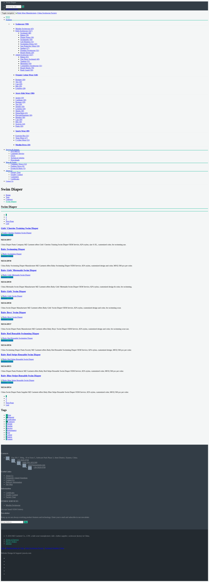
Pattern (9, 437)
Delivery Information (14, 482)
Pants (19, 126)
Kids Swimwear (23, 31)
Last (7, 224)
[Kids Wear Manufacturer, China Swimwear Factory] (36, 13)
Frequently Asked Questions (16, 478)
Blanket (20, 117)
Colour (9, 435)
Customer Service (17, 153)
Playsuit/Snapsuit (23, 115)
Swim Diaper (11, 202)
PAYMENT (15, 151)
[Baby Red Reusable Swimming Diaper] (17, 338)
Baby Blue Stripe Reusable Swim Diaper (21, 375)
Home (8, 195)
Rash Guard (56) (26, 70)
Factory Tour (16, 172)
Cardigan (20, 100)
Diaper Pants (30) (27, 37)
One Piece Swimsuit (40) (29, 59)
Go (23, 7)
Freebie (9, 426)
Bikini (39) (24, 35)
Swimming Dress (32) (28, 44)
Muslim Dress (22, 145)
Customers (15, 177)
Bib (18, 86)
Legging (20, 88)
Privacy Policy (11, 542)
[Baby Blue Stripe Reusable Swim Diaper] (17, 380)
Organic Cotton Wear (26, 75)
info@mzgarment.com (36, 465)
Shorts (19, 111)
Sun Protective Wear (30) (30, 46)
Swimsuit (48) (25, 33)
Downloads (15, 160)
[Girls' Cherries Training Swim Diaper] (16, 233)
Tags (7, 197)
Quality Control (17, 175)
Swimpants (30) (26, 40)
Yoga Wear (21, 138)
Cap (18, 84)
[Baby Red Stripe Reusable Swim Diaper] (17, 359)
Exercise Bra (22, 136)
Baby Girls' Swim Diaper (13, 291)
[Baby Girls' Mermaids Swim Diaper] (15, 275)
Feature (9, 439)
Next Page (10, 221)
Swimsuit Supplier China (54, 548)
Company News (19, 164)
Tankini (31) (25, 61)
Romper (20, 80)
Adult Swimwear (24, 55)
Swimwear (22, 24)
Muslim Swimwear (24, 29)
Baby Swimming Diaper (13, 249)
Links (3, 548)
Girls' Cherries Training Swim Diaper (19, 228)
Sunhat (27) (24, 48)
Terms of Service (12, 540)
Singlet (19, 106)
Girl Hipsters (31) (27, 42)
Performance (11, 430)
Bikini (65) (24, 57)
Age (8, 433)
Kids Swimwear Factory (34, 548)
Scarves (20, 124)
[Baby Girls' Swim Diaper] (11, 296)
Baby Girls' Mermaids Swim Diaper (19, 270)
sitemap (9, 544)
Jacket (19, 98)
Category (9, 199)
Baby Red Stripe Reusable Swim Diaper (21, 354)
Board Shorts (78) (27, 68)
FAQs (13, 156)
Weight (9, 424)
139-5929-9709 (12, 9)
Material (11, 417)
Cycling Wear (22, 140)
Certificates (15, 179)
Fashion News (17, 166)
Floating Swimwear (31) (29, 50)
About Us (9, 476)
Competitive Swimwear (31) (31, 66)
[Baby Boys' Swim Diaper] (11, 317)
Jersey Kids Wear (24, 93)
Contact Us (10, 480)
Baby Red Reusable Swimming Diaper (20, 333)
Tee (18, 82)
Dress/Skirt (21, 113)
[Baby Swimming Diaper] (11, 254)
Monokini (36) (25, 63)
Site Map (9, 484)
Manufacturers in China (15, 548)
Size (9, 415)
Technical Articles (17, 158)
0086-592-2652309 (29, 462)
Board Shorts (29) (27, 53)
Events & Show (18, 168)
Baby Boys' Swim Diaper (13, 312)
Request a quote (7, 235)
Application (11, 419)
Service (9, 428)
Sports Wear (22, 131)
